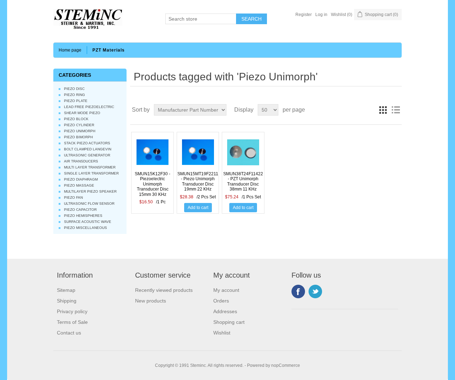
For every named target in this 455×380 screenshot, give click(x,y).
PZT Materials (108, 50)
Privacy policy (72, 311)
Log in (321, 14)
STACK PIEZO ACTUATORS (87, 143)
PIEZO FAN (73, 197)
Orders (221, 301)
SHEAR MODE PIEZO (82, 113)
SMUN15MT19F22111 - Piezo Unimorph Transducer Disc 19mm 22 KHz (198, 181)
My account (226, 290)
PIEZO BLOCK (76, 119)
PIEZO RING (74, 95)
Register (303, 14)
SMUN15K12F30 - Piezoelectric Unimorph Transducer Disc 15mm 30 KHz (152, 184)
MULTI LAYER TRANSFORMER (90, 167)
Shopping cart (229, 322)
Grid (383, 110)
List (395, 110)
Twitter (315, 291)
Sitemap (66, 290)
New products (150, 301)
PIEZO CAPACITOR (80, 210)
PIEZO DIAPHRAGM (81, 179)
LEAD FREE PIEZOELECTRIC (89, 107)
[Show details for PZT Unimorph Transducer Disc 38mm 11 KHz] (243, 155)
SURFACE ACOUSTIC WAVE (87, 222)
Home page (70, 50)
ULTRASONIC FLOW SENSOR (89, 203)
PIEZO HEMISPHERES (83, 216)
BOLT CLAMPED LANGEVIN (87, 149)
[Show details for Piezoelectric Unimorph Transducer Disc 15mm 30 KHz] (152, 155)
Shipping (66, 301)
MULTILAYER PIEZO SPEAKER (90, 191)
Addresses (225, 311)
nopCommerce (285, 365)
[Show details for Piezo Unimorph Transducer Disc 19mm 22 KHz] (198, 155)
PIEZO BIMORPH (78, 137)
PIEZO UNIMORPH (79, 131)
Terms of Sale (72, 322)
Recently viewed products (164, 290)
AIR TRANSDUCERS (81, 161)
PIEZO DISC (74, 89)
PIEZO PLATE (75, 101)
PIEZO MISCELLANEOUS (85, 228)
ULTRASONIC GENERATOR (87, 155)
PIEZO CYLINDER (79, 125)
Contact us (69, 333)
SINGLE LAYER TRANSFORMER (91, 173)
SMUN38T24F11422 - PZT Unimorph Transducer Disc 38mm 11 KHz (243, 181)
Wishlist (221, 333)
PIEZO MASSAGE (79, 185)
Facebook (298, 291)
